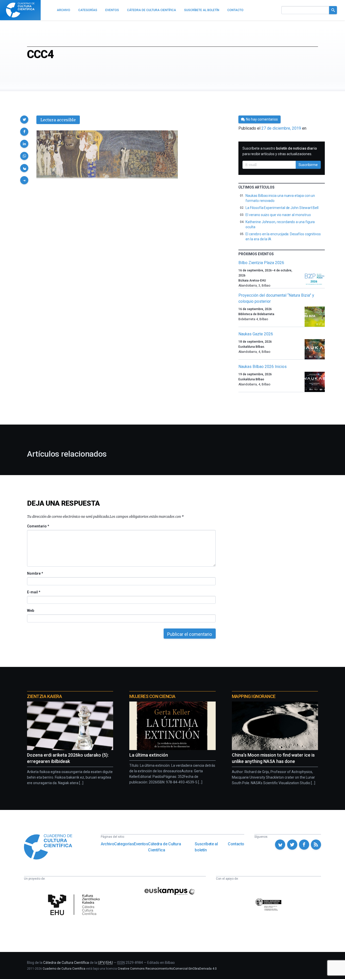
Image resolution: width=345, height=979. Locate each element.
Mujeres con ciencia (152, 696)
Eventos (141, 844)
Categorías (124, 844)
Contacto (236, 844)
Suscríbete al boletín (206, 847)
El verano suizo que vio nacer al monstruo (278, 215)
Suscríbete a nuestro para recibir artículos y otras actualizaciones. (279, 151)
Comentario (38, 526)
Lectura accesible (58, 119)
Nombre (35, 573)
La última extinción (148, 755)
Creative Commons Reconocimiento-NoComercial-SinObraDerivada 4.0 (167, 968)
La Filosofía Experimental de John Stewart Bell (281, 208)
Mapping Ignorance (254, 696)
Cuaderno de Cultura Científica (64, 968)
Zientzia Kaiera (44, 696)
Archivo (107, 844)
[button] (24, 119)
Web (30, 611)
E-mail (33, 592)
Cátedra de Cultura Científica (164, 847)
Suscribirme (308, 165)
